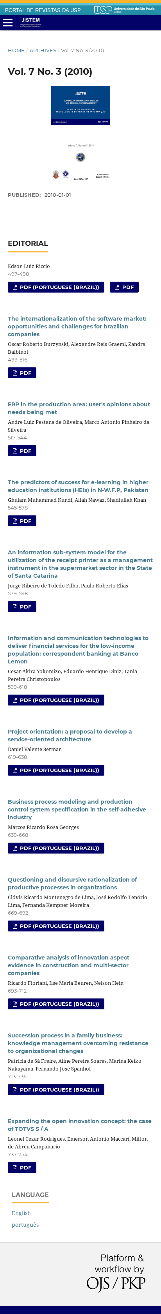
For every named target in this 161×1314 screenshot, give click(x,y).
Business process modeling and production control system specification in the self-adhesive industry (77, 809)
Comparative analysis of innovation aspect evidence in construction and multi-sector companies (68, 965)
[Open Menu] (8, 23)
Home (16, 50)
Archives (43, 50)
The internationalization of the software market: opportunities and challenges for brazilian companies (77, 326)
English (21, 1213)
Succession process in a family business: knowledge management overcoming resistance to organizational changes (78, 1043)
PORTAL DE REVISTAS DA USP (43, 10)
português (25, 1224)
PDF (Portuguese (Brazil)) (58, 287)
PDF (127, 287)
